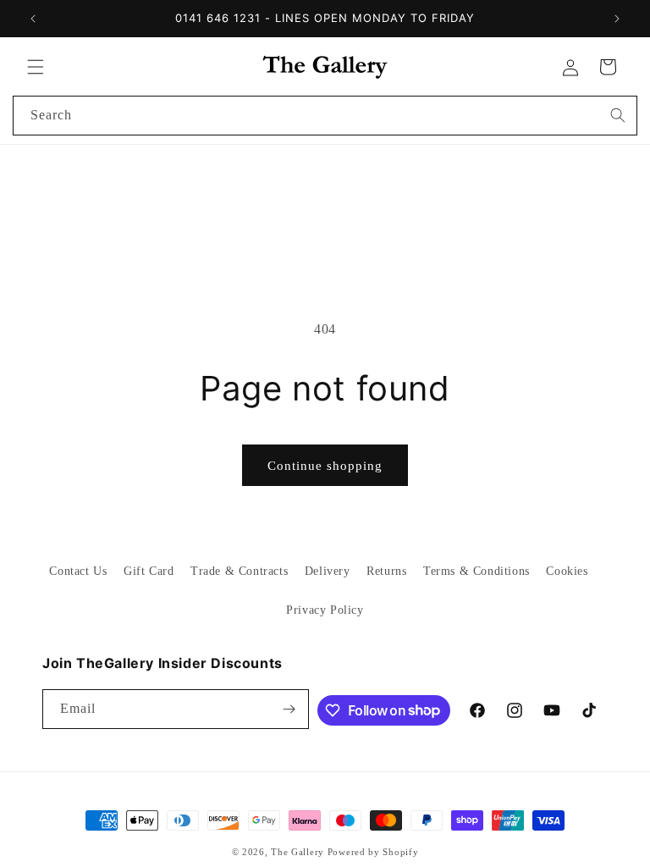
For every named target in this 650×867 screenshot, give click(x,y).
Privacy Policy (324, 610)
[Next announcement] (617, 18)
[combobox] (325, 116)
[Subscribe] (289, 709)
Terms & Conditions (476, 571)
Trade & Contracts (239, 571)
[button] (35, 67)
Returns (386, 571)
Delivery (327, 571)
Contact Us (78, 571)
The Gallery (297, 852)
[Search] (617, 115)
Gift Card (149, 571)
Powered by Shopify (373, 852)
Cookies (566, 571)
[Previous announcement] (33, 18)
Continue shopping (325, 465)
